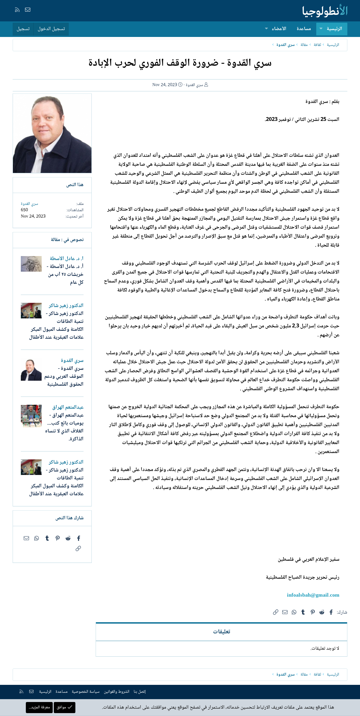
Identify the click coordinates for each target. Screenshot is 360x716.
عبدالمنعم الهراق (68, 407)
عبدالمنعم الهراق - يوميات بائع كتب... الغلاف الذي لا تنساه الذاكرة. (64, 427)
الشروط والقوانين (116, 691)
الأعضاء (279, 29)
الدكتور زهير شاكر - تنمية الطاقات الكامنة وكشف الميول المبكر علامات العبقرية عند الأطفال (56, 325)
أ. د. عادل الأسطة (67, 259)
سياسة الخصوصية (86, 691)
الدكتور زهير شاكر (66, 306)
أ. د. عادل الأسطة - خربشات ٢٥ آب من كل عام (65, 274)
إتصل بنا (140, 691)
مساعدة (304, 29)
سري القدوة (194, 85)
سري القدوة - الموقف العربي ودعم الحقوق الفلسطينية (64, 376)
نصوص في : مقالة (67, 240)
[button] (321, 29)
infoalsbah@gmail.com (313, 595)
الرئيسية (334, 29)
